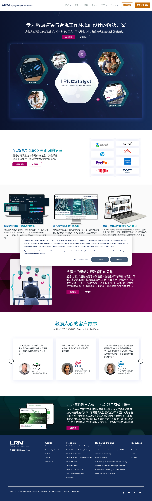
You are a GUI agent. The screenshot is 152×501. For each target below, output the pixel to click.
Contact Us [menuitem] (49, 462)
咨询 (86, 5)
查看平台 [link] (83, 37)
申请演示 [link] (68, 37)
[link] (17, 5)
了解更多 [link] (87, 292)
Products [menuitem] (71, 443)
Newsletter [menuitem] (134, 450)
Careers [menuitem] (48, 446)
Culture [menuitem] (47, 454)
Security (13, 491)
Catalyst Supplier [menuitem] (72, 466)
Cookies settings (81, 259)
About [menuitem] (48, 443)
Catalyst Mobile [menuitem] (71, 462)
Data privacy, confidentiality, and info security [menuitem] (111, 462)
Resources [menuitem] (136, 443)
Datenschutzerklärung (71, 491)
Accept (100, 259)
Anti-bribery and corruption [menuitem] (104, 446)
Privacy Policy (23, 491)
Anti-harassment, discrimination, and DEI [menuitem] (109, 450)
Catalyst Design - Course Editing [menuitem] (77, 446)
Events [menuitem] (133, 454)
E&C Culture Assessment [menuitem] (75, 474)
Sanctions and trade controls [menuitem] (105, 474)
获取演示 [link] (127, 5)
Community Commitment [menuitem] (53, 450)
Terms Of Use (34, 491)
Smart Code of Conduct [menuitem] (74, 470)
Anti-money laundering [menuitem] (103, 454)
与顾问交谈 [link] (20, 164)
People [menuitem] (47, 458)
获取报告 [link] (73, 428)
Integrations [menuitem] (70, 478)
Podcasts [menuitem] (134, 458)
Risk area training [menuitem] (104, 443)
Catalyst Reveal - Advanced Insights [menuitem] (79, 458)
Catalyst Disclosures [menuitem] (73, 454)
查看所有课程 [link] (142, 5)
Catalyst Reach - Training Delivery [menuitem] (78, 450)
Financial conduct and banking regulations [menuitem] (110, 466)
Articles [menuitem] (133, 446)
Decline (119, 259)
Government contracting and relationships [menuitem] (110, 470)
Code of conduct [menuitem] (101, 458)
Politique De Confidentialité (51, 491)
